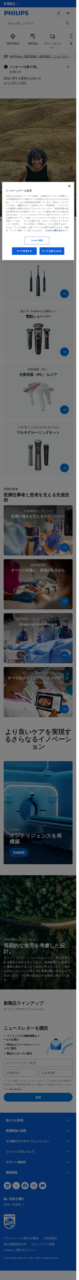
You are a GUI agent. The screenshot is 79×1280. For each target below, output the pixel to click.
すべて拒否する (24, 251)
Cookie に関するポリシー (57, 230)
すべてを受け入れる (51, 251)
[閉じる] (69, 186)
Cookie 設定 (37, 240)
